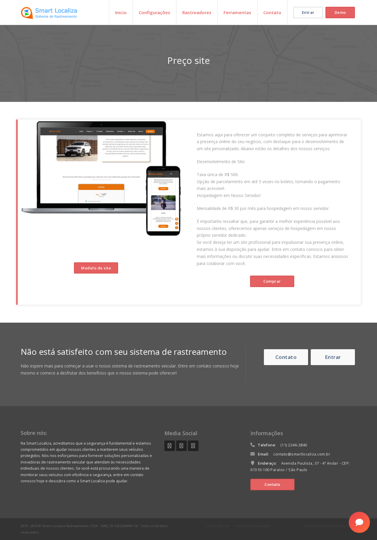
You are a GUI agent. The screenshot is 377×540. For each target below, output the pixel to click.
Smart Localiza (344, 526)
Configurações (154, 12)
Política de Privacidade (252, 526)
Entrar (308, 12)
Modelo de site (96, 268)
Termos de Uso (217, 526)
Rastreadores (196, 12)
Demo (340, 12)
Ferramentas (237, 12)
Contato (272, 12)
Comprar (272, 281)
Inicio (121, 12)
